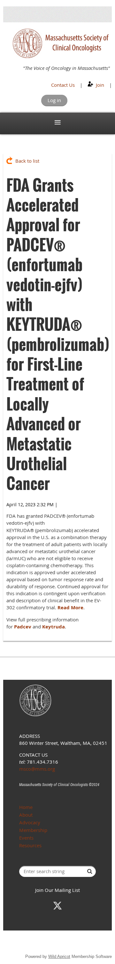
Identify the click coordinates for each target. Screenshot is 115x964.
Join (100, 85)
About (26, 815)
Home (26, 807)
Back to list (27, 161)
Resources (30, 845)
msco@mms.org (37, 769)
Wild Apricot (59, 956)
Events (26, 837)
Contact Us (63, 85)
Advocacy (29, 822)
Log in (54, 100)
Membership (33, 830)
